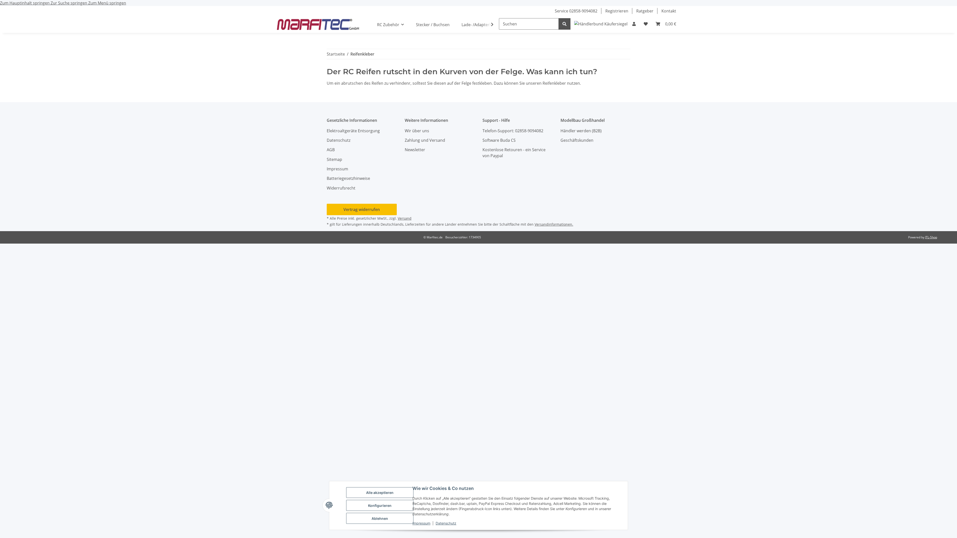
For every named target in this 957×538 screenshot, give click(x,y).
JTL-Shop (931, 237)
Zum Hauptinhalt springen (25, 3)
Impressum (421, 523)
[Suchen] (564, 24)
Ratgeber (644, 11)
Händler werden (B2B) (581, 131)
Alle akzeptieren (380, 492)
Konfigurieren (380, 505)
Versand (404, 218)
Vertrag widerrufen (361, 209)
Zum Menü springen (107, 3)
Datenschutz (446, 523)
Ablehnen (380, 518)
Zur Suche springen (69, 3)
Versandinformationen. (554, 224)
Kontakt (668, 11)
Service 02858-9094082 (576, 11)
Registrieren (616, 11)
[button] (634, 24)
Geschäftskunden (576, 140)
